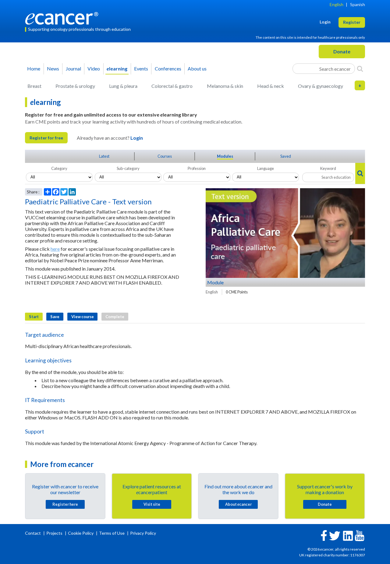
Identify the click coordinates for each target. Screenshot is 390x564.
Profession (197, 168)
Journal (73, 68)
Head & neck (270, 86)
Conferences (168, 68)
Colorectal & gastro (172, 86)
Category (59, 168)
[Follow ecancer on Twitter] (335, 535)
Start (34, 316)
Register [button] (351, 22)
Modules (225, 156)
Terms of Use (112, 533)
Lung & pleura (123, 86)
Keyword (328, 168)
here (55, 249)
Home (33, 68)
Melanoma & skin (225, 86)
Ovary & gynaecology (320, 86)
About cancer (238, 504)
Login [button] (325, 21)
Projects (54, 533)
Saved (285, 156)
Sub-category (128, 168)
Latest (104, 156)
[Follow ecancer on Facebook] (324, 534)
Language (265, 168)
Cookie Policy (81, 533)
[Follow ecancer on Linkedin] (348, 535)
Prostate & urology (75, 86)
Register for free (46, 137)
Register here (65, 504)
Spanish (357, 4)
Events (141, 68)
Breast (34, 86)
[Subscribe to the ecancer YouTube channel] (359, 535)
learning (117, 68)
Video (93, 68)
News (53, 68)
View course (82, 316)
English (336, 4)
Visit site (152, 504)
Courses (165, 156)
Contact (33, 533)
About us (197, 68)
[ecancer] (63, 17)
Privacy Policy (143, 533)
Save (54, 316)
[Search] (360, 68)
